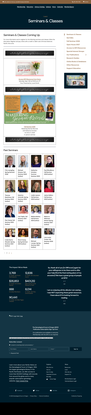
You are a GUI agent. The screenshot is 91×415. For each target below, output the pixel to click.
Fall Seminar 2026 (29, 127)
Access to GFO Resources (76, 48)
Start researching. (22, 381)
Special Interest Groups (75, 51)
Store (54, 7)
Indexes (48, 7)
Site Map (48, 376)
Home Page (53, 379)
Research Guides (73, 58)
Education (30, 7)
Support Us (68, 374)
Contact (86, 1)
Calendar (60, 7)
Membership (21, 7)
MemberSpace (69, 7)
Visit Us (48, 370)
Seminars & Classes (74, 34)
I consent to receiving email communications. (22, 345)
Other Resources (73, 65)
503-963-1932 (77, 1)
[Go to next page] (11, 253)
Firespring (79, 396)
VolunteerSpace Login (71, 381)
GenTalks (70, 38)
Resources (67, 367)
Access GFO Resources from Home (30, 79)
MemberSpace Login (70, 379)
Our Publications (73, 55)
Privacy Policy (33, 396)
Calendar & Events (51, 374)
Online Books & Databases (76, 62)
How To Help (49, 372)
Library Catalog (40, 7)
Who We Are (49, 367)
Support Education (74, 68)
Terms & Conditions (44, 396)
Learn (66, 370)
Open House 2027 (73, 45)
